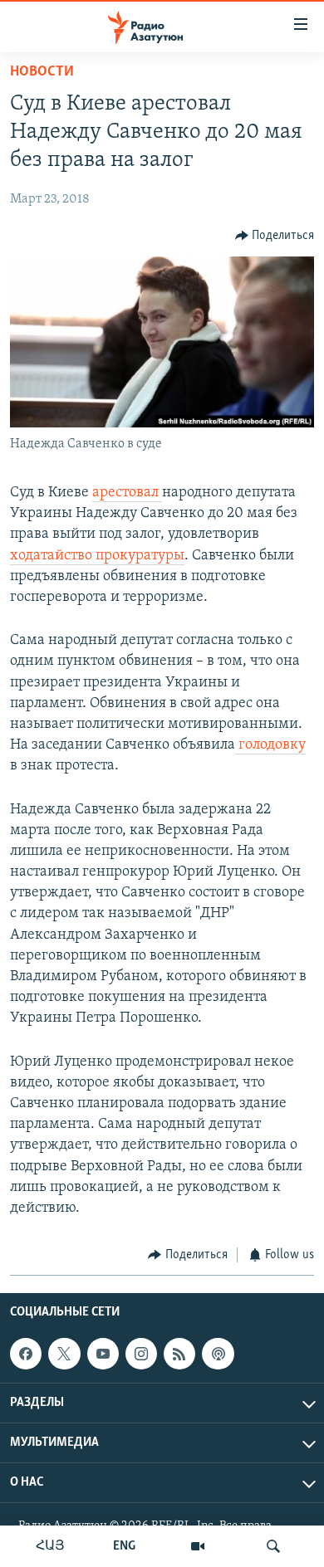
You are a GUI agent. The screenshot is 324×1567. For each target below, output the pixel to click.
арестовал (127, 493)
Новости (42, 72)
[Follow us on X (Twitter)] (64, 1353)
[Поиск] (273, 1546)
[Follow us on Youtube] (103, 1353)
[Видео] (198, 1546)
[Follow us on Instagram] (141, 1353)
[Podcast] (217, 1353)
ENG (124, 1546)
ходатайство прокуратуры (97, 556)
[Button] (275, 236)
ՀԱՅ (50, 1546)
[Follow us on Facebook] (26, 1353)
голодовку (270, 745)
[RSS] (179, 1353)
